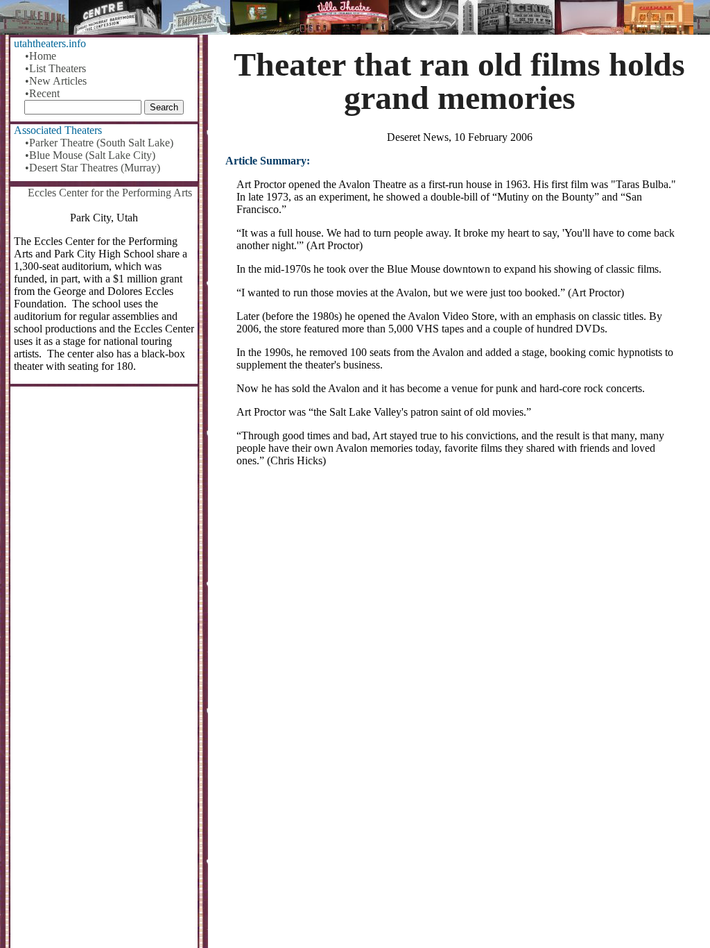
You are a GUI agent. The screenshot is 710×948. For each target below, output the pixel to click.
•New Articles (56, 81)
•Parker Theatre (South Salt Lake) (99, 143)
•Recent (42, 93)
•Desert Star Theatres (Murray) (92, 167)
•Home (40, 56)
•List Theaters (55, 68)
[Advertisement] (459, 586)
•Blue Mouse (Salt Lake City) (90, 155)
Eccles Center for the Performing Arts (110, 192)
